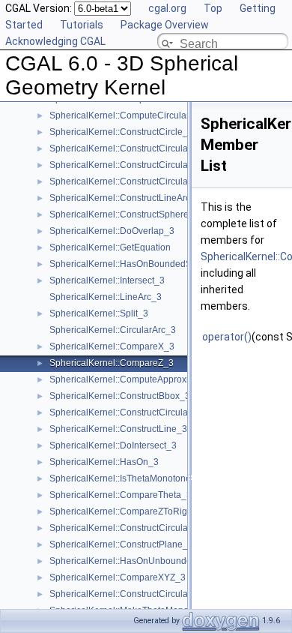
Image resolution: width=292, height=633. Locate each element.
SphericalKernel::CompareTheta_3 (120, 495)
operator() (227, 337)
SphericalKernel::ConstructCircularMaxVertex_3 (146, 412)
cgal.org (167, 8)
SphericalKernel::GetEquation (110, 247)
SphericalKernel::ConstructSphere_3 (124, 214)
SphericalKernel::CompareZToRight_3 (127, 511)
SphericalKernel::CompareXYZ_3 (117, 577)
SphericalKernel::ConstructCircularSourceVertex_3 (152, 594)
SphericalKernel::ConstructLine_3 (118, 429)
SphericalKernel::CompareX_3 (111, 346)
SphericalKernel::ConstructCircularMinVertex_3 (145, 165)
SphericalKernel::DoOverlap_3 (111, 231)
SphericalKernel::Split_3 (98, 313)
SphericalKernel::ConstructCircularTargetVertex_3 (150, 181)
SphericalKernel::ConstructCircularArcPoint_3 (142, 148)
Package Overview (165, 25)
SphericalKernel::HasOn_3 (104, 462)
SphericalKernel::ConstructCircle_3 (121, 132)
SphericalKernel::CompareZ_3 (111, 363)
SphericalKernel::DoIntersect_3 (113, 445)
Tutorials (81, 25)
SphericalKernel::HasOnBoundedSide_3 (132, 264)
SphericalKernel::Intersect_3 (107, 280)
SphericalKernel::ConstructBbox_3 (119, 396)
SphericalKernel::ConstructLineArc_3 (125, 198)
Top (213, 8)
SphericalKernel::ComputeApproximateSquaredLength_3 (166, 379)
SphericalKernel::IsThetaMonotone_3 (125, 478)
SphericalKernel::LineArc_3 (105, 297)
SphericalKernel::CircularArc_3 (112, 330)
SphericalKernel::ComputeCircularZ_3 (127, 115)
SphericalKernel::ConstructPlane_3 (121, 544)
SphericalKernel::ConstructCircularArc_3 (132, 528)
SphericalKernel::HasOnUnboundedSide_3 (137, 561)
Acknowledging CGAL (55, 41)
